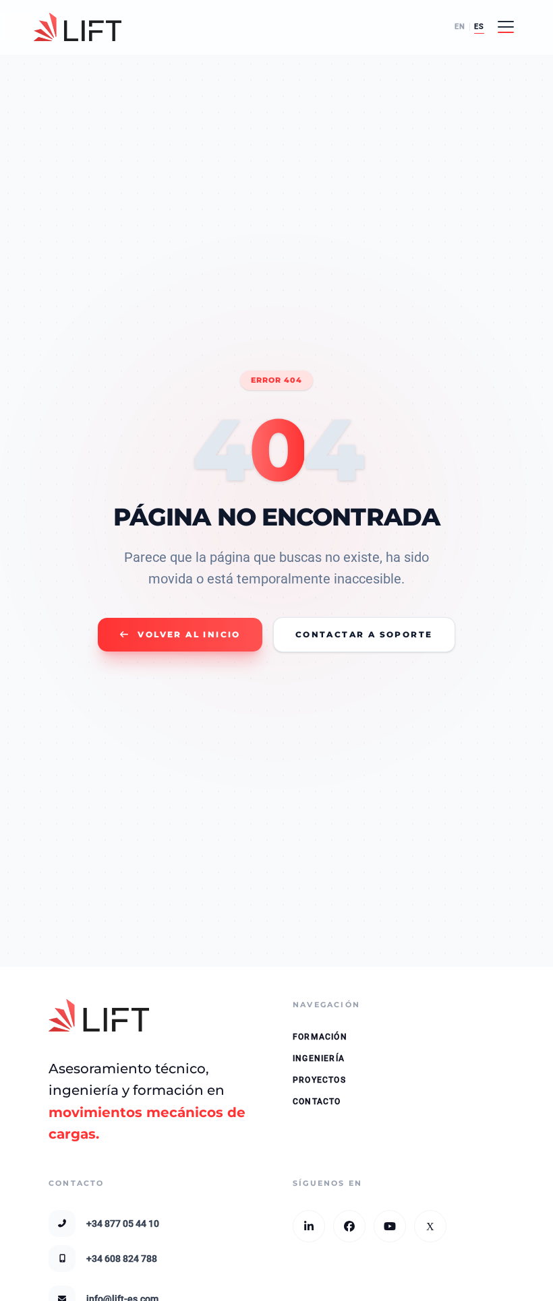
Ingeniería (319, 1058)
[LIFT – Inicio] (77, 27)
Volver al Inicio (189, 634)
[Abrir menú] (505, 26)
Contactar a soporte (364, 634)
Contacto (317, 1101)
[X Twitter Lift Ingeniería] (430, 1226)
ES (479, 26)
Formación (320, 1037)
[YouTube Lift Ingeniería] (390, 1226)
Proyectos (319, 1080)
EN (460, 26)
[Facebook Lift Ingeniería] (349, 1226)
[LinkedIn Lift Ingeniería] (309, 1226)
